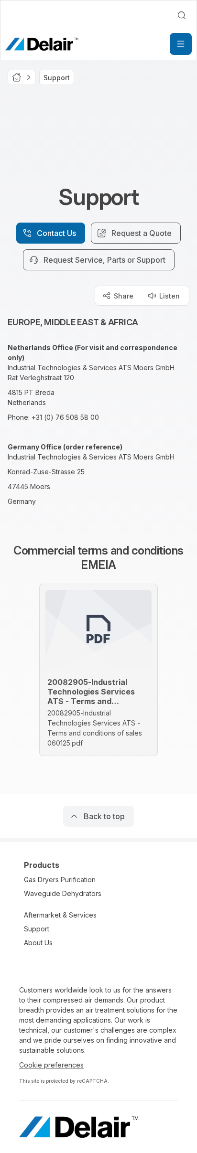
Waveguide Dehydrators (62, 893)
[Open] (181, 44)
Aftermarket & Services (60, 915)
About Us (38, 943)
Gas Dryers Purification (60, 879)
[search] (182, 15)
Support (36, 929)
